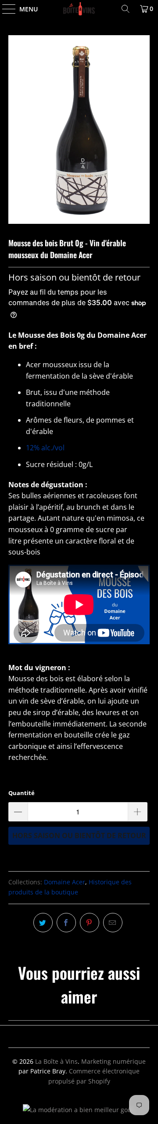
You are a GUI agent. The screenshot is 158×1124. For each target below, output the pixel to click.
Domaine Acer (64, 882)
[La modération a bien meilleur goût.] (79, 1110)
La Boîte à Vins (56, 1061)
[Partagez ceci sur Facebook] (66, 922)
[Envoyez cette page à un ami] (112, 922)
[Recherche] (125, 9)
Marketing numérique (113, 1061)
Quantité (21, 793)
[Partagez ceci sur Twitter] (43, 922)
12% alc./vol (45, 448)
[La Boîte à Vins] (79, 9)
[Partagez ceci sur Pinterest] (89, 922)
